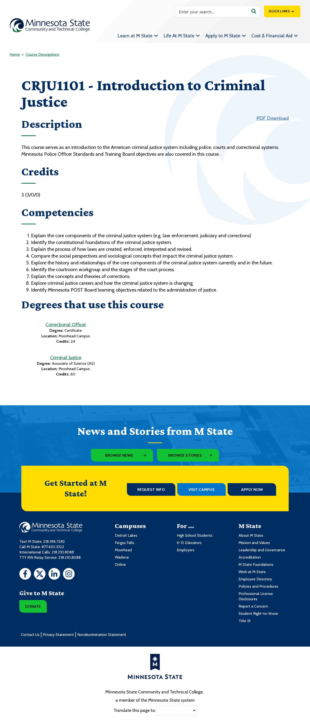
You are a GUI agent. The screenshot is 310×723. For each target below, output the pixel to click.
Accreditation (250, 557)
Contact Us (30, 634)
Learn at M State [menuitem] (134, 36)
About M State (251, 535)
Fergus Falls (124, 542)
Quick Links (279, 11)
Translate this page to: (135, 710)
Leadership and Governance (262, 550)
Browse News (119, 455)
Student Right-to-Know (258, 613)
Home (15, 54)
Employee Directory (255, 579)
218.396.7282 (54, 541)
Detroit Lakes (126, 535)
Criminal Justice (65, 357)
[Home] (50, 25)
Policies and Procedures (258, 586)
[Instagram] (69, 574)
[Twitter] (40, 574)
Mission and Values (254, 542)
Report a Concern (253, 606)
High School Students (194, 535)
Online (120, 564)
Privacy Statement (58, 634)
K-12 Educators (189, 542)
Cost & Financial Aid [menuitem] (271, 36)
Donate (33, 606)
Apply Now (252, 489)
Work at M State (252, 571)
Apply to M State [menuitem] (222, 36)
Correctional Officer (66, 324)
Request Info (151, 489)
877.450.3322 (53, 546)
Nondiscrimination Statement (101, 634)
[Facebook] (25, 574)
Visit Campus (201, 489)
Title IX (244, 620)
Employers (185, 550)
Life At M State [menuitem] (178, 36)
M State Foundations (256, 564)
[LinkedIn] (54, 574)
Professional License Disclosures (256, 596)
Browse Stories (185, 455)
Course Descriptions (42, 54)
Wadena (122, 557)
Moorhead (123, 550)
